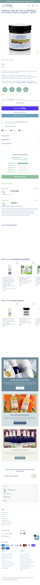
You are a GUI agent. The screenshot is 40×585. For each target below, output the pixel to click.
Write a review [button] (20, 177)
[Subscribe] (34, 476)
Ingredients (5, 139)
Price (3, 64)
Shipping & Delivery (7, 522)
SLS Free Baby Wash (25, 568)
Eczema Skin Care (6, 562)
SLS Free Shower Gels (25, 564)
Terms (3, 516)
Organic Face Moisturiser (26, 560)
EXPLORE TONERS (20, 457)
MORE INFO (20, 388)
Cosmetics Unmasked (7, 554)
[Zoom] (37, 52)
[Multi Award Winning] (20, 368)
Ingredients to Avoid (7, 556)
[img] (5, 188)
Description (5, 136)
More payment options (20, 112)
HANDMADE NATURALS (20, 259)
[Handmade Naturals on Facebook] (24, 533)
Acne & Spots (5, 568)
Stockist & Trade (6, 525)
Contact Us (4, 514)
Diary (21, 570)
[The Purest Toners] (20, 438)
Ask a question (6, 143)
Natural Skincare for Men (26, 562)
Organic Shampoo (24, 558)
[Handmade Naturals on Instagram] (21, 533)
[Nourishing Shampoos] (20, 403)
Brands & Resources (7, 558)
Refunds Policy (5, 520)
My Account (5, 512)
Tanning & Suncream (7, 566)
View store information (10, 126)
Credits (3, 560)
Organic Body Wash (25, 556)
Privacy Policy (5, 518)
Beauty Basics (17, 300)
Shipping (11, 99)
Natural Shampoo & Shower (27, 566)
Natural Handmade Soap (8, 564)
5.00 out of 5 (24, 158)
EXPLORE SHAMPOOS (20, 423)
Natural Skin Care (24, 554)
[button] (5, 60)
